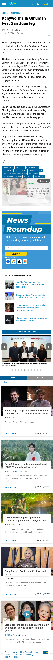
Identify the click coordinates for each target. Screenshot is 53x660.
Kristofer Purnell (12, 418)
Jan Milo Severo (12, 471)
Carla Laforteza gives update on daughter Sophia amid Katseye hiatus (25, 519)
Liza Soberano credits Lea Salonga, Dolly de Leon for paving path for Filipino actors (27, 627)
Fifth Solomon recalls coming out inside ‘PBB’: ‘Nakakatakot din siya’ (26, 465)
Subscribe (46, 4)
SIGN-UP (16, 254)
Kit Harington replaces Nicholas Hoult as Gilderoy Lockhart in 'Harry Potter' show (27, 412)
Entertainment (12, 12)
